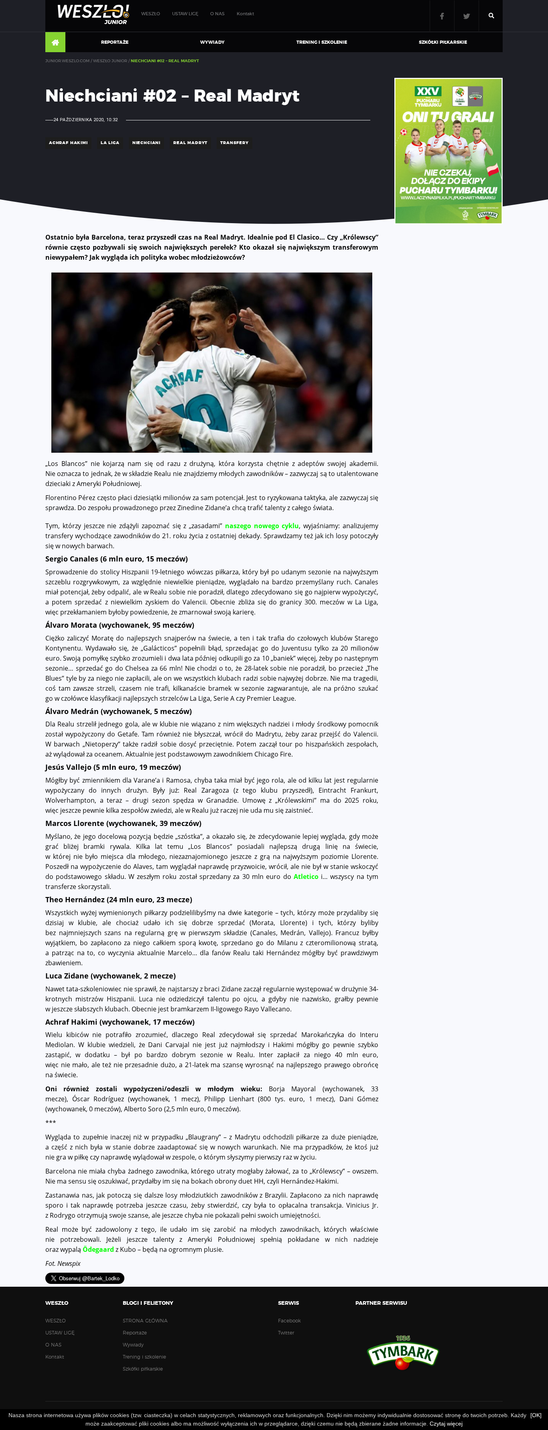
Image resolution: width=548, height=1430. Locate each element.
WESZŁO (150, 14)
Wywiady (212, 42)
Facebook (442, 15)
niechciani (146, 143)
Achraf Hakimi (68, 143)
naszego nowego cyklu (262, 525)
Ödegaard (98, 1249)
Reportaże (114, 42)
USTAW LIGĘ (185, 14)
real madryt (190, 143)
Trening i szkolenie (321, 42)
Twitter (467, 15)
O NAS (217, 14)
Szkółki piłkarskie (443, 42)
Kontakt (245, 14)
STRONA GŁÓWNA (55, 42)
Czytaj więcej (446, 1423)
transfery (234, 143)
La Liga (110, 143)
